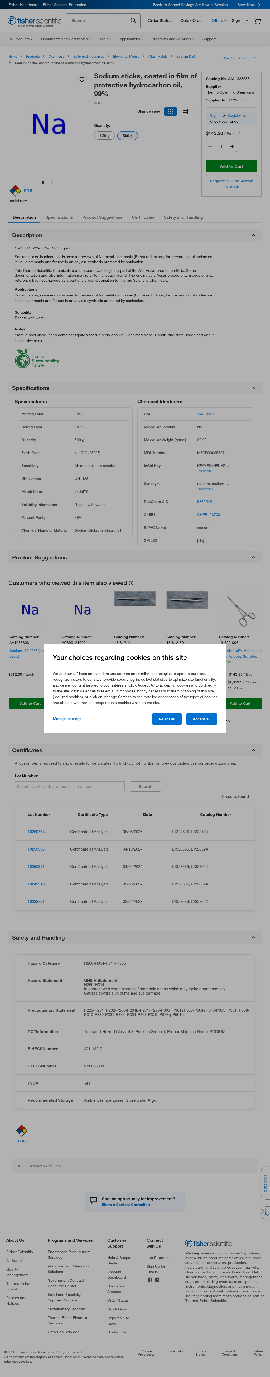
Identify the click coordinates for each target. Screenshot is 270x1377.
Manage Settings (67, 718)
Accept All (202, 719)
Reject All (167, 719)
